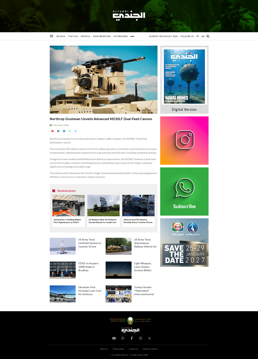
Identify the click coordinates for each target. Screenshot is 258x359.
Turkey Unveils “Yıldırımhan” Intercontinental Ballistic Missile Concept (144, 291)
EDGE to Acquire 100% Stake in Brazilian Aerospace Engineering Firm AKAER (88, 267)
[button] (52, 131)
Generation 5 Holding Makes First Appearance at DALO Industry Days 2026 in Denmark (67, 221)
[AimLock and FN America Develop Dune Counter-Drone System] (138, 205)
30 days (60, 36)
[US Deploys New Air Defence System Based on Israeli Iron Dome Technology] (103, 205)
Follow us (187, 36)
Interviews (120, 36)
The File (73, 36)
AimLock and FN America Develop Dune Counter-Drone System (138, 221)
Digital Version (184, 109)
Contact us (133, 349)
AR (203, 36)
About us (104, 349)
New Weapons (102, 36)
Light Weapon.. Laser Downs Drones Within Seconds (143, 267)
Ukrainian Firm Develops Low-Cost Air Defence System (89, 291)
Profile (85, 36)
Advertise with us (150, 349)
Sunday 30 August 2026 (163, 36)
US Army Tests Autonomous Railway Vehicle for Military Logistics (145, 243)
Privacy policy (118, 349)
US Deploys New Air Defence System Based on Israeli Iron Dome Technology (103, 221)
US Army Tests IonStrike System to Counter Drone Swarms (89, 243)
